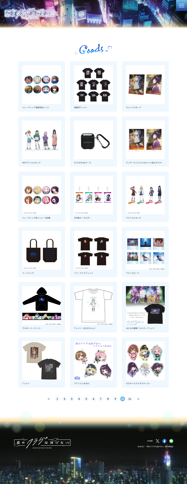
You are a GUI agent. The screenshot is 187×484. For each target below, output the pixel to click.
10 (122, 398)
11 (129, 398)
